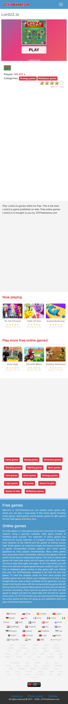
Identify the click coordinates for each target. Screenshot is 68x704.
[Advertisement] (34, 147)
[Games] (16, 4)
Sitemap (53, 696)
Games (13, 613)
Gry (26, 618)
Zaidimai (45, 631)
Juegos (43, 613)
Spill (20, 622)
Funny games (11, 459)
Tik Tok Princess (12, 321)
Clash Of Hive (34, 321)
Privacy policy (35, 696)
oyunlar (19, 657)
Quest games (29, 475)
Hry (47, 626)
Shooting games (13, 467)
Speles (29, 631)
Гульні (13, 635)
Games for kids (12, 491)
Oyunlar (29, 635)
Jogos (58, 613)
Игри (58, 635)
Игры (28, 613)
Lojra (44, 635)
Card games (11, 475)
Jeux (39, 618)
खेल (29, 639)
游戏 (42, 639)
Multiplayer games (47, 78)
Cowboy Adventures (56, 364)
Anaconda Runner (56, 321)
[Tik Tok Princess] (12, 310)
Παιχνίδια (14, 639)
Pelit (59, 622)
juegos (7, 657)
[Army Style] (12, 353)
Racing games (31, 459)
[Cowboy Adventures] (56, 353)
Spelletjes (15, 626)
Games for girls (47, 483)
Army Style (12, 364)
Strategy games (28, 78)
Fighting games (34, 467)
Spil (47, 622)
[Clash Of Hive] (34, 310)
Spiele (12, 618)
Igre (59, 626)
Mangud (12, 631)
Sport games (54, 467)
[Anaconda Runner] (56, 310)
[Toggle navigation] (60, 4)
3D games (29, 483)
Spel (33, 622)
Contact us (16, 696)
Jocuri (53, 618)
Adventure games (52, 459)
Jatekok (32, 626)
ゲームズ (57, 639)
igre (61, 657)
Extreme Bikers (34, 364)
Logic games (11, 483)
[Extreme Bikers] (34, 353)
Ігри (60, 631)
